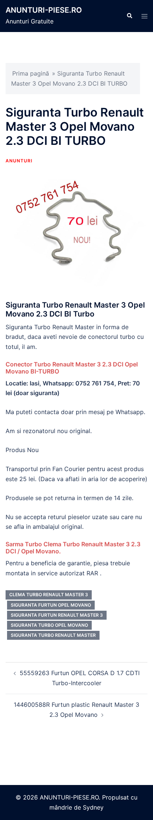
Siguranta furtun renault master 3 (57, 615)
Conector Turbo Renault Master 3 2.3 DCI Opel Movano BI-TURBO (72, 367)
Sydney (93, 807)
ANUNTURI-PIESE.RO (44, 10)
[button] (129, 16)
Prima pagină (30, 73)
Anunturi (19, 160)
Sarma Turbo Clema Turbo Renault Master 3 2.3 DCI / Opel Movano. (73, 547)
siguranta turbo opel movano (49, 625)
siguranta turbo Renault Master (53, 635)
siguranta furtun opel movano (51, 605)
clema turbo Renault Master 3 (48, 594)
